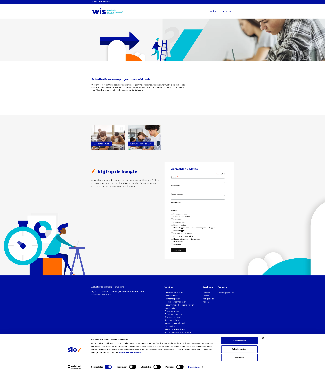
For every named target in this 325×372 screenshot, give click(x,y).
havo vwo (227, 11)
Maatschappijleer (180, 231)
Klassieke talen (179, 222)
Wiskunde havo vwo (173, 314)
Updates (206, 293)
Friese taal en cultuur (181, 217)
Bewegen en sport (180, 214)
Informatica (177, 219)
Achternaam (176, 202)
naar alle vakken (101, 2)
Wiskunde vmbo (172, 311)
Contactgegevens (225, 293)
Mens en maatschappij (182, 233)
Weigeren (239, 357)
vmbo (213, 11)
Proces (206, 296)
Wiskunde (177, 245)
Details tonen (194, 367)
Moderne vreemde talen (183, 236)
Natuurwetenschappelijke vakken (186, 239)
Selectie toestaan (239, 349)
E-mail (174, 177)
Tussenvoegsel (177, 194)
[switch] (132, 367)
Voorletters (175, 185)
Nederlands (178, 242)
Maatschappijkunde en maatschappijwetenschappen (194, 228)
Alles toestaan (239, 341)
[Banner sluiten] (263, 338)
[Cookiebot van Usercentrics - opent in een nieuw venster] (74, 367)
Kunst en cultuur (179, 225)
